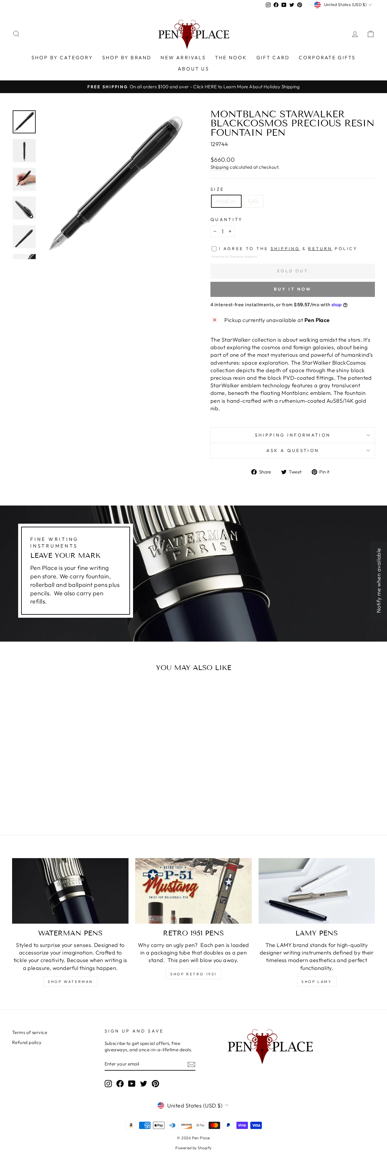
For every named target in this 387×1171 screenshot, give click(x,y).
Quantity (226, 219)
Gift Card (273, 57)
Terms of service (29, 1032)
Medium (226, 201)
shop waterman (70, 981)
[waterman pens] (70, 891)
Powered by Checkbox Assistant (234, 256)
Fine (253, 201)
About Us (193, 69)
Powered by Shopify (193, 1147)
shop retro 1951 (193, 974)
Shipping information (292, 435)
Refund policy (27, 1042)
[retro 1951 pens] (193, 891)
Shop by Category (62, 57)
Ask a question (292, 450)
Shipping (219, 167)
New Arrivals (183, 57)
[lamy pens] (317, 891)
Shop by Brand (127, 57)
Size (217, 189)
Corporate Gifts (327, 57)
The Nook (231, 57)
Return (320, 248)
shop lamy (316, 981)
